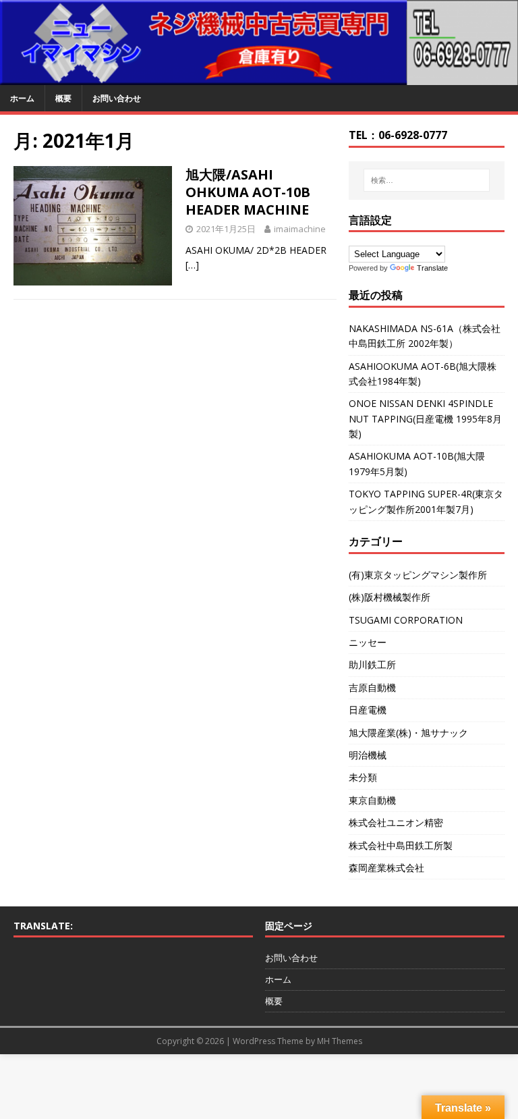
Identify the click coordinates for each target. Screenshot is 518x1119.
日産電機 (367, 709)
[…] (192, 264)
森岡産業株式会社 (386, 867)
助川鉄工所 (372, 664)
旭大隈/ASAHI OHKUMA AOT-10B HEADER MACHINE (247, 192)
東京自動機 (372, 800)
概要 (63, 98)
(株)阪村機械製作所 (389, 597)
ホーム (22, 98)
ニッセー (367, 642)
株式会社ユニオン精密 (396, 822)
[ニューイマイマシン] (259, 76)
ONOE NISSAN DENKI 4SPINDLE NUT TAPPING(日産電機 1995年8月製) (425, 418)
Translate (432, 268)
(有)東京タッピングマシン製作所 (418, 574)
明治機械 (367, 754)
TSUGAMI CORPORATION (406, 619)
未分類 (363, 777)
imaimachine (300, 229)
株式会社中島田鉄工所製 (401, 845)
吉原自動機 (372, 687)
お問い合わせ (116, 98)
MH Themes (339, 1041)
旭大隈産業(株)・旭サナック (408, 732)
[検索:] (426, 180)
